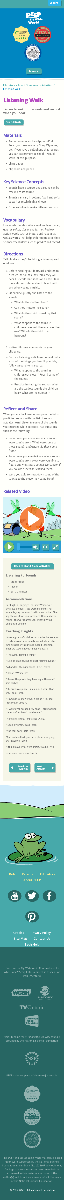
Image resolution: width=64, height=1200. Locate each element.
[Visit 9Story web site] (45, 993)
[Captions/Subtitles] (45, 547)
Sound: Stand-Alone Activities (35, 85)
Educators (9, 85)
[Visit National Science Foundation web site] (32, 1058)
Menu (33, 71)
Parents (27, 874)
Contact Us (42, 938)
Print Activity (14, 122)
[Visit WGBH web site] (21, 993)
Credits (18, 933)
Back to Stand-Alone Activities (32, 566)
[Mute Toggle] (35, 547)
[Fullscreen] (56, 547)
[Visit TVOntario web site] (32, 1007)
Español (54, 2)
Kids (12, 874)
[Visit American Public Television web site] (32, 1021)
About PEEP (32, 880)
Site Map (20, 938)
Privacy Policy (41, 933)
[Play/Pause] (9, 547)
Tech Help (32, 944)
